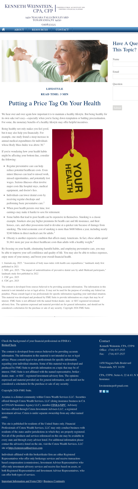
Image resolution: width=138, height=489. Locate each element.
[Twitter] (104, 391)
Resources (40, 29)
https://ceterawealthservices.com (25, 447)
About (19, 29)
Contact (62, 29)
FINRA (55, 405)
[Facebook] (100, 391)
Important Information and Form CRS (22, 481)
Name (116, 59)
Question (117, 84)
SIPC (63, 405)
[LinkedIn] (107, 391)
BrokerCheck (9, 345)
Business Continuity (54, 481)
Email (116, 71)
